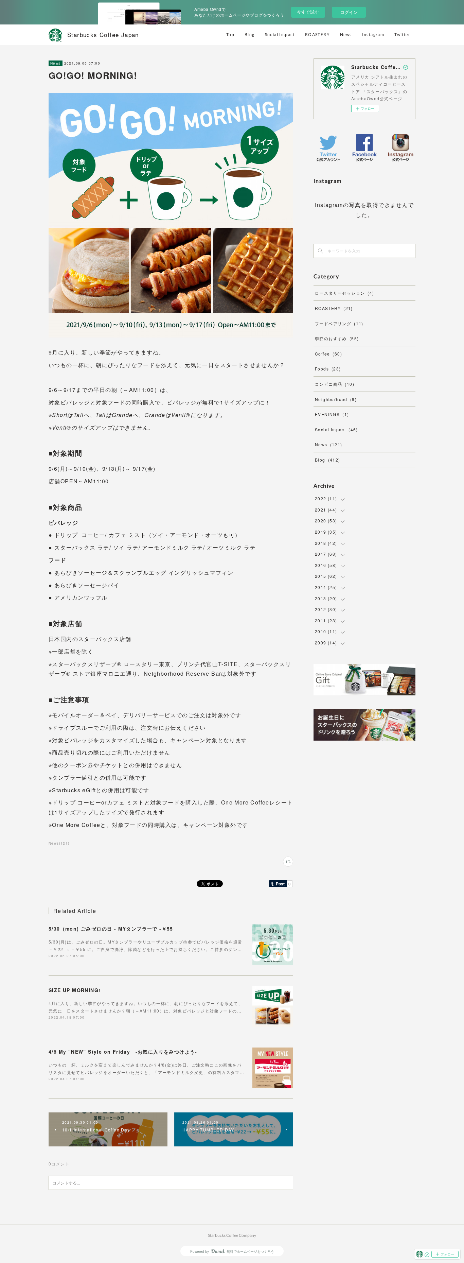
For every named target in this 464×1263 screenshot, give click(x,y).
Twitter (402, 34)
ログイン (349, 12)
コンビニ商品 (334, 384)
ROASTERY (317, 34)
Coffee (328, 354)
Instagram (373, 34)
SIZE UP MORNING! (75, 990)
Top (230, 34)
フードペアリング (339, 323)
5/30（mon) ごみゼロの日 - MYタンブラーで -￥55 (111, 928)
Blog (250, 34)
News (346, 34)
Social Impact (280, 34)
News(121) (59, 843)
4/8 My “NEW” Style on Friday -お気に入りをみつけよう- (123, 1051)
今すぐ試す (308, 11)
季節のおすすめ (337, 338)
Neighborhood (336, 399)
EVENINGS (332, 414)
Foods (328, 368)
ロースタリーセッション (344, 293)
